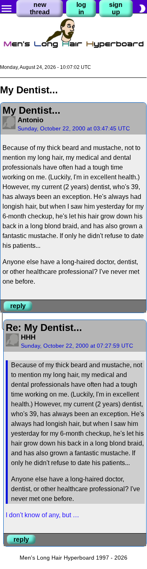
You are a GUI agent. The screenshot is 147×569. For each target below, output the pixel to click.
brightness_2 (142, 8)
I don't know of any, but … (42, 515)
